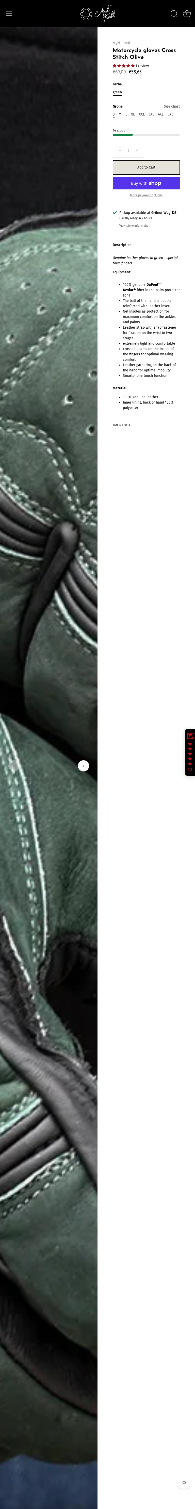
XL (133, 114)
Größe (146, 107)
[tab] (125, 245)
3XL (151, 114)
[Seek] (174, 14)
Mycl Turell (121, 43)
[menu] (8, 13)
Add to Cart (146, 167)
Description (122, 245)
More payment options (146, 195)
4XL (161, 114)
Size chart (172, 106)
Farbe (117, 84)
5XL (170, 114)
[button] (14, 765)
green (117, 92)
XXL (142, 114)
